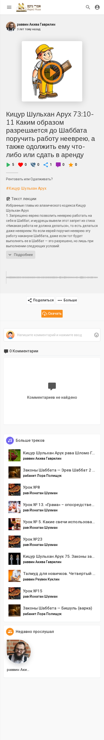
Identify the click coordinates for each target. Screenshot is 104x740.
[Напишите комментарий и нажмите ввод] (52, 335)
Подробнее (23, 255)
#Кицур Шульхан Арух (26, 188)
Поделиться (43, 300)
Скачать (55, 313)
